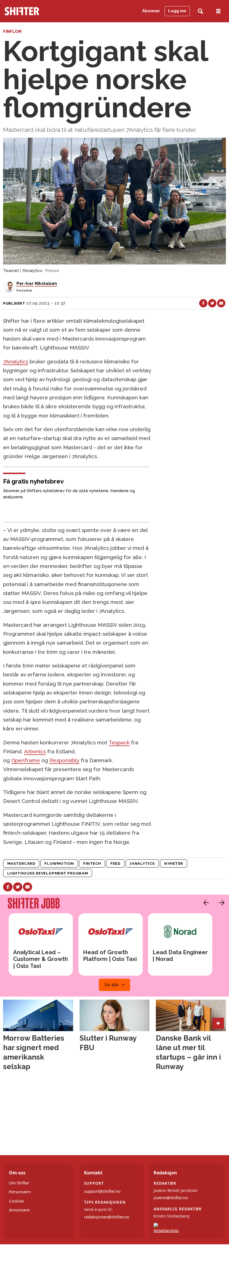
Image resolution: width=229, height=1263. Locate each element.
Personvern (20, 1191)
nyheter (173, 863)
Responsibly (64, 760)
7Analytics (15, 361)
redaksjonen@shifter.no (106, 1217)
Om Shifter (19, 1183)
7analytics (142, 863)
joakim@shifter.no (171, 1197)
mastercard (21, 863)
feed (115, 863)
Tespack (119, 742)
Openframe (25, 760)
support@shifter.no (102, 1191)
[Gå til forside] (36, 11)
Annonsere (19, 1210)
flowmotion (59, 863)
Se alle (111, 984)
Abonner (151, 10)
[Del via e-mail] (221, 303)
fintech (92, 863)
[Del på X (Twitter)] (212, 303)
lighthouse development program (47, 873)
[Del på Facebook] (203, 303)
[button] (204, 902)
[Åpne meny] (218, 11)
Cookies (16, 1201)
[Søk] (200, 11)
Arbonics (35, 751)
